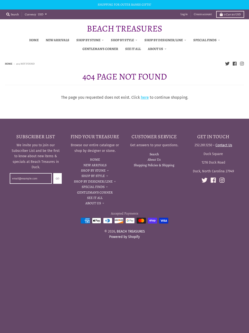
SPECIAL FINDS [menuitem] (205, 40)
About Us (154, 159)
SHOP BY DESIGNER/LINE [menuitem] (163, 40)
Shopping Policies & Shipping (154, 165)
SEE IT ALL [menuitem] (133, 49)
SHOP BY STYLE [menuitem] (122, 40)
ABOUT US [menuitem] (155, 49)
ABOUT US (93, 203)
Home (8, 64)
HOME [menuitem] (34, 40)
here (145, 97)
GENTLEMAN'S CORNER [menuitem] (100, 49)
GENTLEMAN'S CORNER (95, 192)
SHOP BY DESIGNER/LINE (93, 181)
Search (154, 154)
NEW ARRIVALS (95, 165)
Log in (184, 14)
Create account (203, 14)
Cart (232, 14)
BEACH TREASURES (124, 28)
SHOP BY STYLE (93, 176)
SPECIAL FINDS (93, 187)
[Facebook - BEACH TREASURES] (234, 63)
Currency (30, 14)
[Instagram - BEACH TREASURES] (242, 63)
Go (57, 178)
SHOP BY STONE (93, 170)
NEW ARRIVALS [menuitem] (57, 40)
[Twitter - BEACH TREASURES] (227, 63)
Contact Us (223, 145)
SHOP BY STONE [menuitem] (88, 40)
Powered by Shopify (124, 237)
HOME (95, 159)
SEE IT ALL (95, 198)
